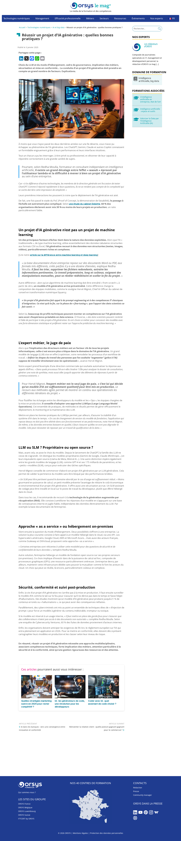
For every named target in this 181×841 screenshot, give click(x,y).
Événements (138, 19)
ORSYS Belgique (25, 807)
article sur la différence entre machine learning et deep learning (64, 255)
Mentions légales (80, 833)
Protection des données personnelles (106, 833)
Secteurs (104, 19)
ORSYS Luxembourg (27, 811)
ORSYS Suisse (24, 815)
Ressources (120, 19)
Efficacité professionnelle (68, 19)
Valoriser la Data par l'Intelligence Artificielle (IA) (149, 120)
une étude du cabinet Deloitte (84, 204)
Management (42, 19)
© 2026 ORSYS (64, 833)
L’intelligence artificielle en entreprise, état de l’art (150, 99)
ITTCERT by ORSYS (26, 818)
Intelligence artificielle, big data (149, 79)
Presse (136, 791)
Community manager (142, 795)
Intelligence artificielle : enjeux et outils (150, 110)
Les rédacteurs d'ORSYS (151, 45)
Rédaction (137, 787)
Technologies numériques (16, 19)
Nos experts (156, 19)
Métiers (90, 19)
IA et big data (58, 27)
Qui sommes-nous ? (27, 792)
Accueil (22, 27)
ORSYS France (24, 804)
